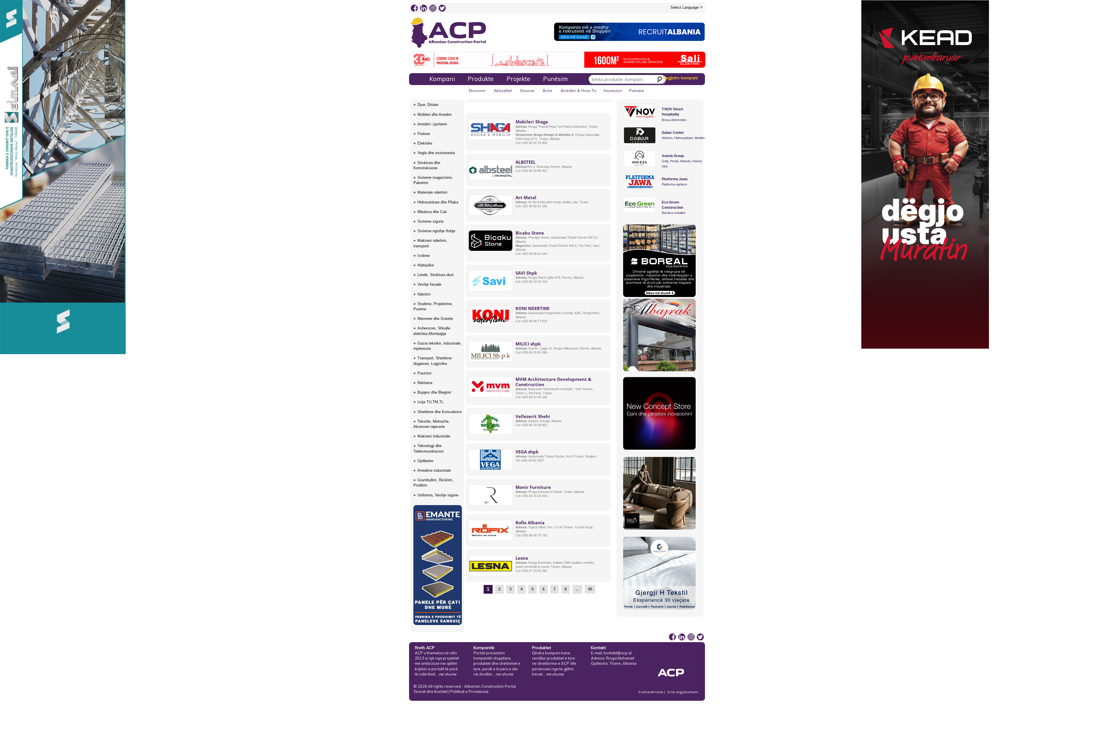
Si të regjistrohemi (682, 692)
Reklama (424, 383)
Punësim (555, 78)
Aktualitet (503, 90)
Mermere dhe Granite (435, 318)
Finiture (423, 134)
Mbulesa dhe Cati (432, 212)
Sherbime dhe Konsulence (439, 412)
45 (590, 589)
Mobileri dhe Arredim (434, 114)
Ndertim (424, 294)
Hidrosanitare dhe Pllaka (437, 202)
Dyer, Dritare (427, 104)
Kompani (442, 78)
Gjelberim (425, 461)
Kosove (527, 90)
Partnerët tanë (651, 692)
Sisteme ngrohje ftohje (436, 231)
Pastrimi (424, 373)
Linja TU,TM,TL (430, 402)
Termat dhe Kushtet (430, 691)
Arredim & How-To (578, 90)
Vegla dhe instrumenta (436, 153)
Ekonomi (477, 90)
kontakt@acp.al (618, 653)
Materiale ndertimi (432, 192)
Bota (547, 90)
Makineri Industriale (433, 436)
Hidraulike (425, 265)
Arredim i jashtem (432, 124)
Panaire (636, 90)
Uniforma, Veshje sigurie (437, 495)
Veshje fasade (429, 284)
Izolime (423, 255)
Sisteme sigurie (430, 221)
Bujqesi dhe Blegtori (434, 392)
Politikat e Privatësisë (469, 691)
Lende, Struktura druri (435, 275)
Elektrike (424, 143)
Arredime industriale (434, 470)
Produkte (481, 78)
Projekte (518, 78)
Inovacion (613, 90)
